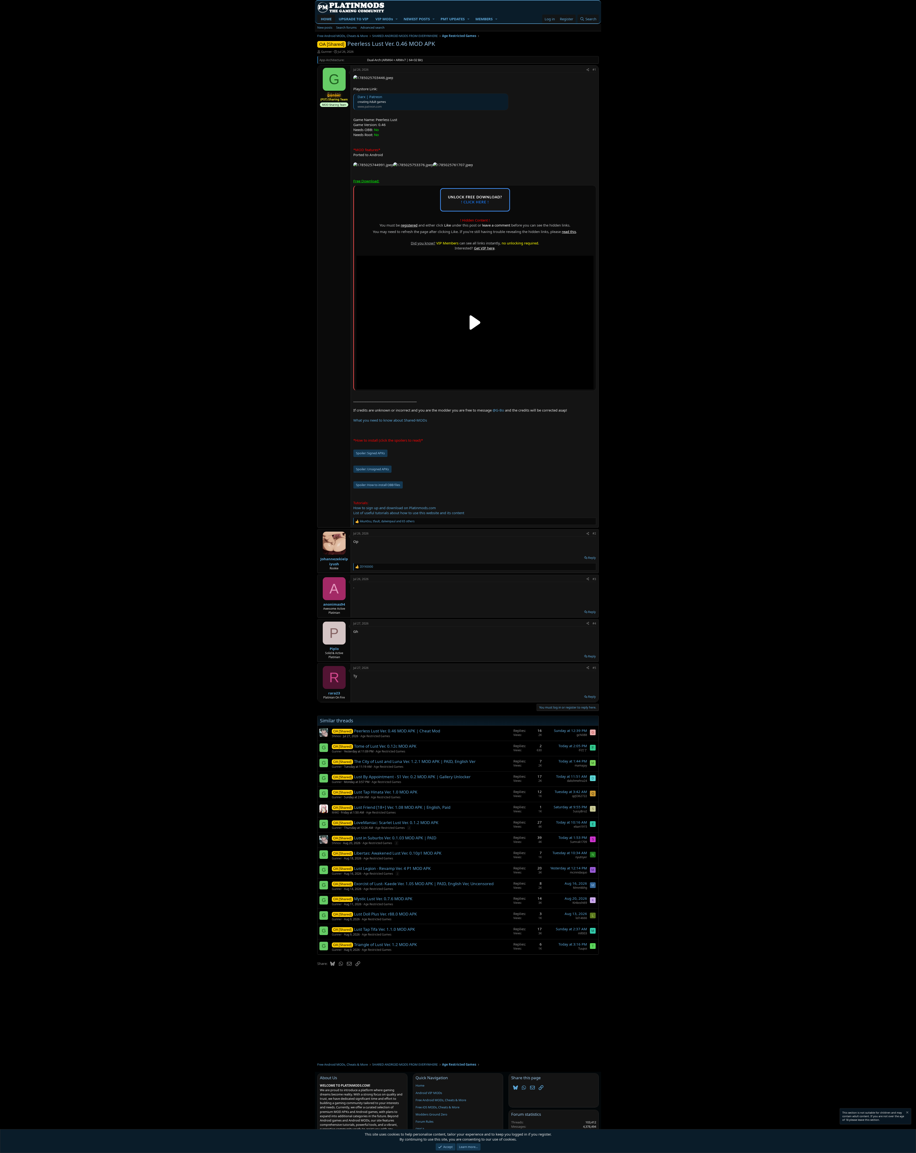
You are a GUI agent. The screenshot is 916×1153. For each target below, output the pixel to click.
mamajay (581, 765)
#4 (594, 623)
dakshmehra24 (577, 781)
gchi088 (582, 735)
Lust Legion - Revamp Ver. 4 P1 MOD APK (392, 868)
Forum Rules (424, 1121)
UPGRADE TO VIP (353, 18)
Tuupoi (582, 949)
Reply (592, 557)
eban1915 (580, 827)
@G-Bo (498, 410)
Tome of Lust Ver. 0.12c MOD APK (385, 746)
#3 (594, 579)
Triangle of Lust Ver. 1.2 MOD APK (385, 944)
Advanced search (372, 27)
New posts (324, 27)
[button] (396, 19)
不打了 (582, 750)
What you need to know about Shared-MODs (390, 420)
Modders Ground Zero (431, 1114)
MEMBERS (484, 18)
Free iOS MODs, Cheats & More (437, 1107)
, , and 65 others (387, 521)
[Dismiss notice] (907, 1113)
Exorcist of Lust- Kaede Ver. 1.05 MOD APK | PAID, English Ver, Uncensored (424, 883)
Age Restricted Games (375, 736)
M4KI (335, 812)
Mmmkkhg (580, 888)
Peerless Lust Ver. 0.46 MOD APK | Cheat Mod (397, 731)
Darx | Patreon (370, 96)
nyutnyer (581, 857)
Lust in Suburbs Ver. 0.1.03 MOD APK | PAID (395, 838)
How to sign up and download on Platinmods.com (394, 507)
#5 (594, 668)
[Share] (588, 70)
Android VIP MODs (429, 1093)
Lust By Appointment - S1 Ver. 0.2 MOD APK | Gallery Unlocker (412, 776)
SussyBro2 (580, 811)
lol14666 (581, 918)
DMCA (420, 1129)
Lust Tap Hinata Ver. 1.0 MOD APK (385, 792)
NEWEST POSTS (417, 18)
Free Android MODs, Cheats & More (441, 1100)
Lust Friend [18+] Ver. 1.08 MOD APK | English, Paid (402, 807)
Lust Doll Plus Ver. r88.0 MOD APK (385, 914)
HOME (326, 18)
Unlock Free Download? (475, 200)
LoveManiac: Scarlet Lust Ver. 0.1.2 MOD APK (396, 822)
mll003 (582, 933)
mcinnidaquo (578, 872)
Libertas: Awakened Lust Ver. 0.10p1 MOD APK (398, 853)
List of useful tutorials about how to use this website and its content (408, 512)
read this (569, 231)
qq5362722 (579, 796)
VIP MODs (384, 18)
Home (420, 1085)
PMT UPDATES (453, 18)
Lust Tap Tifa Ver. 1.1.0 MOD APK (384, 929)
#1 (594, 70)
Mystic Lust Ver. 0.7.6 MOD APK (383, 898)
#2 (594, 533)
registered (409, 225)
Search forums (346, 27)
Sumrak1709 (578, 842)
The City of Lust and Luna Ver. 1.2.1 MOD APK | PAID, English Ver (415, 761)
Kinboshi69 (579, 903)
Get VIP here (484, 248)
